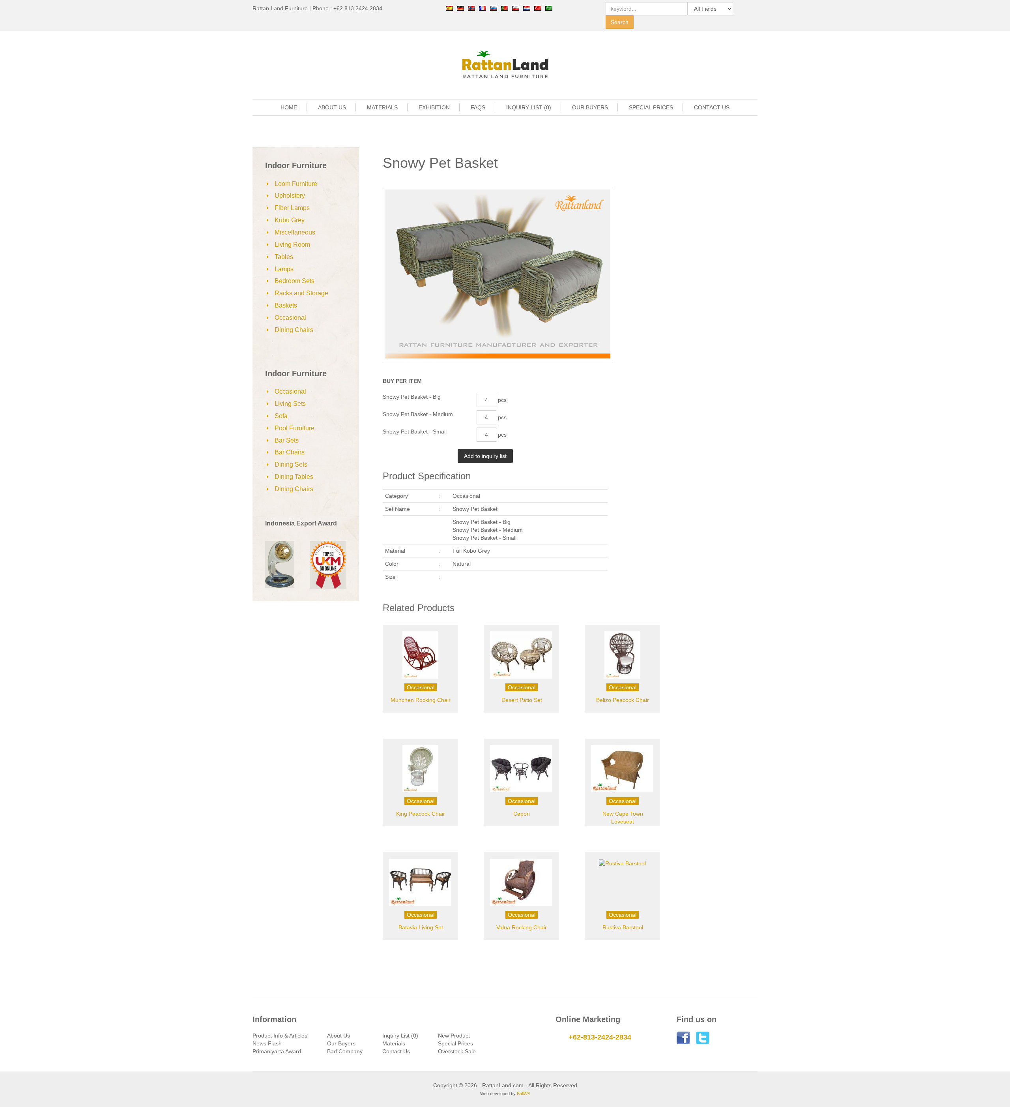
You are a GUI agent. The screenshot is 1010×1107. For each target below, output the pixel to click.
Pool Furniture (294, 428)
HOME (289, 107)
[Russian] (493, 8)
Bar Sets (287, 440)
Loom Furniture (296, 183)
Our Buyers (341, 1043)
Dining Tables (294, 476)
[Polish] (515, 8)
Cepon (521, 814)
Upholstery (290, 195)
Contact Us (396, 1051)
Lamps (284, 269)
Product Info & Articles (279, 1035)
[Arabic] (548, 8)
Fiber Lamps (292, 208)
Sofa (281, 416)
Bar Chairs (290, 452)
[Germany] (460, 8)
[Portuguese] (504, 8)
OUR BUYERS (590, 107)
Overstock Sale (457, 1051)
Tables (284, 256)
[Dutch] (526, 8)
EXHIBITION (434, 107)
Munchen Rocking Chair (421, 700)
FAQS (478, 107)
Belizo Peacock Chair (622, 700)
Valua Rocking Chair (521, 927)
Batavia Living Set (420, 927)
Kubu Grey (290, 220)
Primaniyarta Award (276, 1051)
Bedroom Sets (294, 281)
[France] (482, 8)
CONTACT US (711, 107)
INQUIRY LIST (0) (528, 107)
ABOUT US (332, 107)
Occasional (290, 317)
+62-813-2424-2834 (600, 1037)
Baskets (286, 305)
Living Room (292, 244)
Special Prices (455, 1043)
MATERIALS (382, 107)
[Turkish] (537, 8)
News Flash (267, 1043)
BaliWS (523, 1093)
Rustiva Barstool (622, 927)
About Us (338, 1035)
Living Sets (290, 403)
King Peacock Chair (420, 814)
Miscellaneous (295, 232)
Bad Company (345, 1051)
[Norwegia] (471, 8)
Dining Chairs (294, 329)
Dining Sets (291, 464)
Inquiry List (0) (400, 1035)
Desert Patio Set (521, 700)
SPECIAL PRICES (651, 107)
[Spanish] (449, 8)
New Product (454, 1035)
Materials (393, 1043)
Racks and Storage (301, 293)
